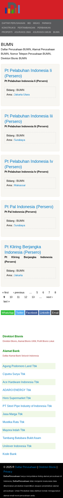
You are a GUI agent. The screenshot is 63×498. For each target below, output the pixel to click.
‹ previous (18, 292)
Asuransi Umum (42, 32)
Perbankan (44, 28)
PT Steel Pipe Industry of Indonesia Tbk (27, 405)
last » (7, 301)
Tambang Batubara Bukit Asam (22, 437)
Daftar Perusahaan (13, 23)
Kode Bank (9, 453)
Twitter (20, 312)
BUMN (56, 32)
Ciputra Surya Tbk (14, 373)
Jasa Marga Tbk (13, 414)
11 (18, 296)
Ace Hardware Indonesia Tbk (21, 382)
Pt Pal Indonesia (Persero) (29, 206)
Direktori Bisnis (47, 466)
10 (11, 296)
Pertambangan (26, 28)
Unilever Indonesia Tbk (17, 446)
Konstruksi (8, 28)
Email (55, 312)
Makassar (20, 185)
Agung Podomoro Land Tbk (20, 366)
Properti (7, 32)
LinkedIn (45, 312)
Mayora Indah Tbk (14, 430)
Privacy (8, 471)
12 (25, 296)
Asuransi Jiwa (23, 32)
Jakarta (18, 275)
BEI (29, 23)
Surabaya (19, 139)
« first (5, 292)
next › (49, 296)
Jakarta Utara (22, 94)
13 (33, 296)
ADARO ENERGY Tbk (17, 389)
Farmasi (46, 23)
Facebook (31, 312)
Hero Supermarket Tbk (17, 398)
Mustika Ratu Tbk (13, 421)
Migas (36, 23)
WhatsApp (8, 312)
